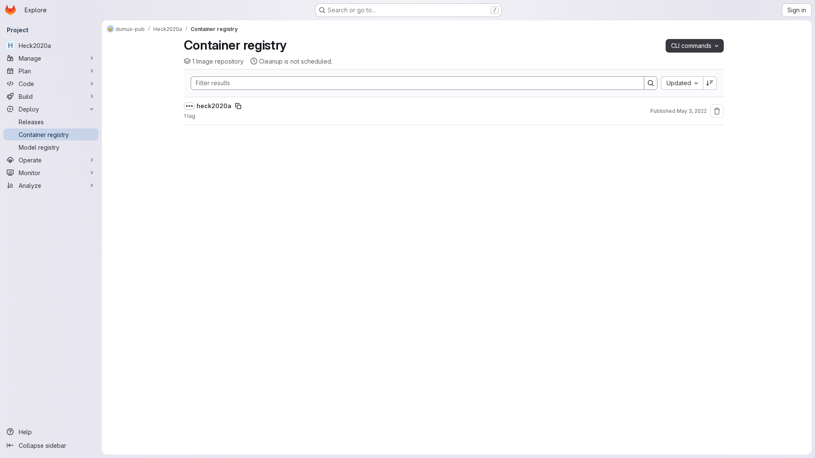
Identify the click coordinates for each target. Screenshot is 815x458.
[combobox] (682, 83)
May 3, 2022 (692, 111)
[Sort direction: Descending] (710, 83)
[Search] (651, 83)
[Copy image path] (238, 106)
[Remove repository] (717, 111)
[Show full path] (189, 106)
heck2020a (214, 105)
